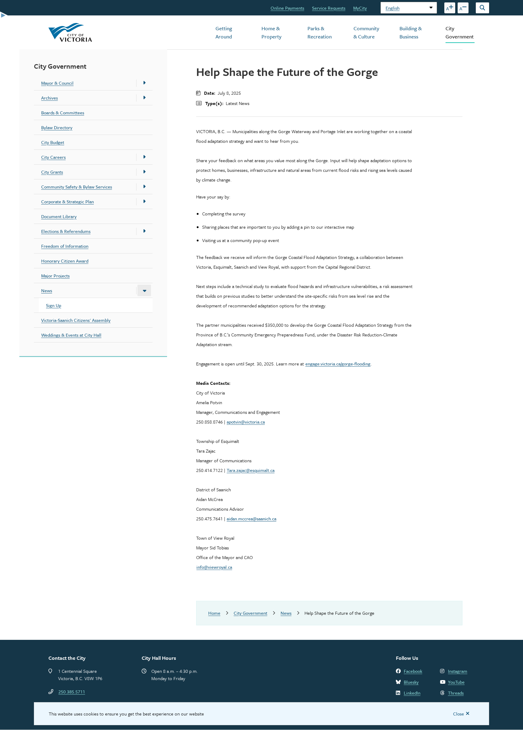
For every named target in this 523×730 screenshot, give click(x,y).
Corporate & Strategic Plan (67, 201)
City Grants (52, 172)
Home (214, 613)
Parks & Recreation (320, 32)
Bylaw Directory (56, 127)
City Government (460, 32)
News (46, 290)
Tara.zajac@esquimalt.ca (251, 470)
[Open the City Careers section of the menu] (144, 157)
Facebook (413, 671)
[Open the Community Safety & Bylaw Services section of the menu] (144, 186)
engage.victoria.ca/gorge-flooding (337, 363)
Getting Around (223, 32)
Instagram (457, 671)
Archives (49, 97)
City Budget (52, 142)
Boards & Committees (62, 112)
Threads (456, 692)
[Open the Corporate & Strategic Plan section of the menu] (144, 201)
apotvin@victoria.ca (246, 421)
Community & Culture (366, 32)
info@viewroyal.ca (214, 567)
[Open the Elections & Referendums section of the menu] (144, 231)
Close (458, 713)
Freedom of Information (64, 246)
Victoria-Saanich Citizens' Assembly (75, 320)
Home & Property (271, 32)
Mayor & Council (57, 83)
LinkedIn (412, 692)
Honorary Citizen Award (64, 260)
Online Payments (287, 8)
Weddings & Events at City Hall (71, 335)
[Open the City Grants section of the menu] (144, 172)
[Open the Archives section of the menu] (144, 97)
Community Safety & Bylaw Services (76, 186)
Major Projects (55, 275)
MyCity (360, 8)
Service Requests (328, 8)
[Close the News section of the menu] (144, 290)
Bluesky (411, 682)
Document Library (59, 216)
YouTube (456, 682)
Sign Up (53, 305)
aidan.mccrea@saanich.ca (251, 518)
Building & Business (411, 32)
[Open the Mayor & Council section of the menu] (144, 83)
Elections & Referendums (65, 231)
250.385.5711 (71, 691)
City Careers (53, 157)
